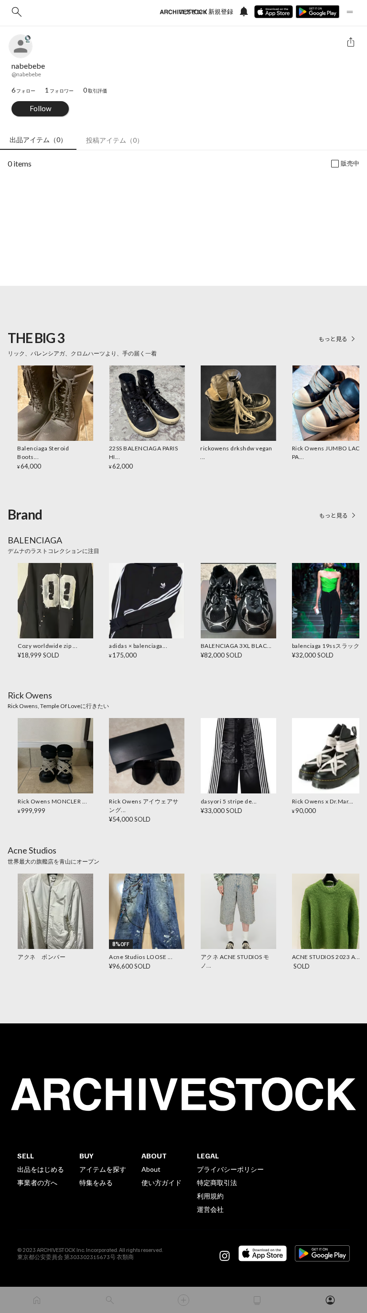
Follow (40, 108)
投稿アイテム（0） (114, 140)
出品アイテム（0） (38, 139)
